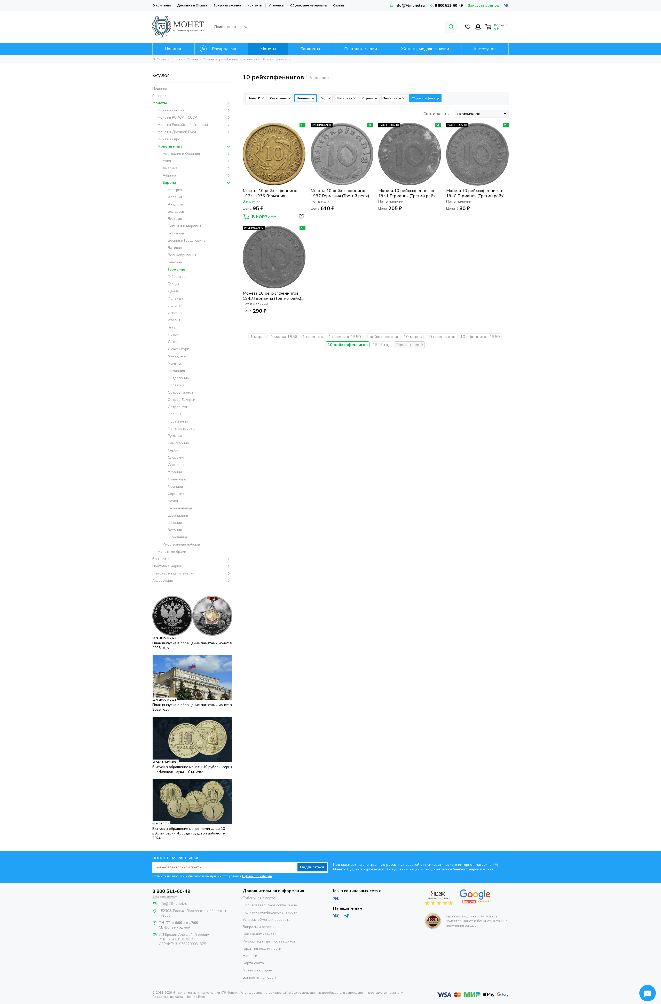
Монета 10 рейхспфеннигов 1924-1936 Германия (270, 193)
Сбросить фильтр (425, 98)
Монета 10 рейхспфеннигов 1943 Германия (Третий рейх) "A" (272, 296)
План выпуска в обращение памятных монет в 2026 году (192, 645)
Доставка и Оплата (192, 5)
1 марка (258, 337)
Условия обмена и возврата (266, 919)
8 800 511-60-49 (449, 5)
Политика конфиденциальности (270, 912)
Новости (250, 955)
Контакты (254, 5)
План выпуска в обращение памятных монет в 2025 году (192, 707)
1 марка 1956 (284, 337)
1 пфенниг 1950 (344, 337)
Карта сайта (253, 963)
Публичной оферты (257, 876)
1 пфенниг (313, 337)
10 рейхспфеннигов (347, 345)
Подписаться (312, 867)
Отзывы (339, 5)
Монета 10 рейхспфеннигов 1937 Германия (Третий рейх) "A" (340, 193)
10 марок (413, 337)
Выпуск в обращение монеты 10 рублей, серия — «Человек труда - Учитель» (192, 769)
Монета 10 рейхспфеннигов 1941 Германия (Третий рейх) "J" (407, 193)
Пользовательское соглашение (270, 905)
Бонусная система (227, 5)
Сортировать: (436, 114)
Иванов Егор (195, 997)
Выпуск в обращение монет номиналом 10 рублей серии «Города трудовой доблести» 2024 (188, 833)
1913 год (382, 345)
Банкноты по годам (259, 977)
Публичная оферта (259, 897)
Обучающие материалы (308, 5)
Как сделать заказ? (259, 934)
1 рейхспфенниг (382, 337)
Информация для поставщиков (269, 941)
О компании (161, 5)
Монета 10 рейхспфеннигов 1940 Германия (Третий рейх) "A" (475, 193)
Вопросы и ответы (258, 926)
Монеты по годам (257, 970)
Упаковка (276, 5)
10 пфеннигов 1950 (480, 337)
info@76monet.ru (410, 5)
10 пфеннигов (441, 337)
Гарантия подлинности (262, 948)
